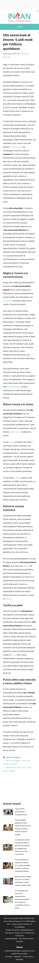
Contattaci (19, 941)
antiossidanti (16, 147)
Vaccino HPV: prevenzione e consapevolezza (21, 812)
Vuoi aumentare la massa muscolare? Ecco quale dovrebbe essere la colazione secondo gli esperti (22, 865)
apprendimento (13, 387)
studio (11, 442)
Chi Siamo (8, 957)
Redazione (17, 957)
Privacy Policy (28, 957)
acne (13, 655)
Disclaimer (19, 959)
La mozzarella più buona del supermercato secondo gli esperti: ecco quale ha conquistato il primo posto (22, 899)
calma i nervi (15, 432)
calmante (7, 301)
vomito (8, 599)
